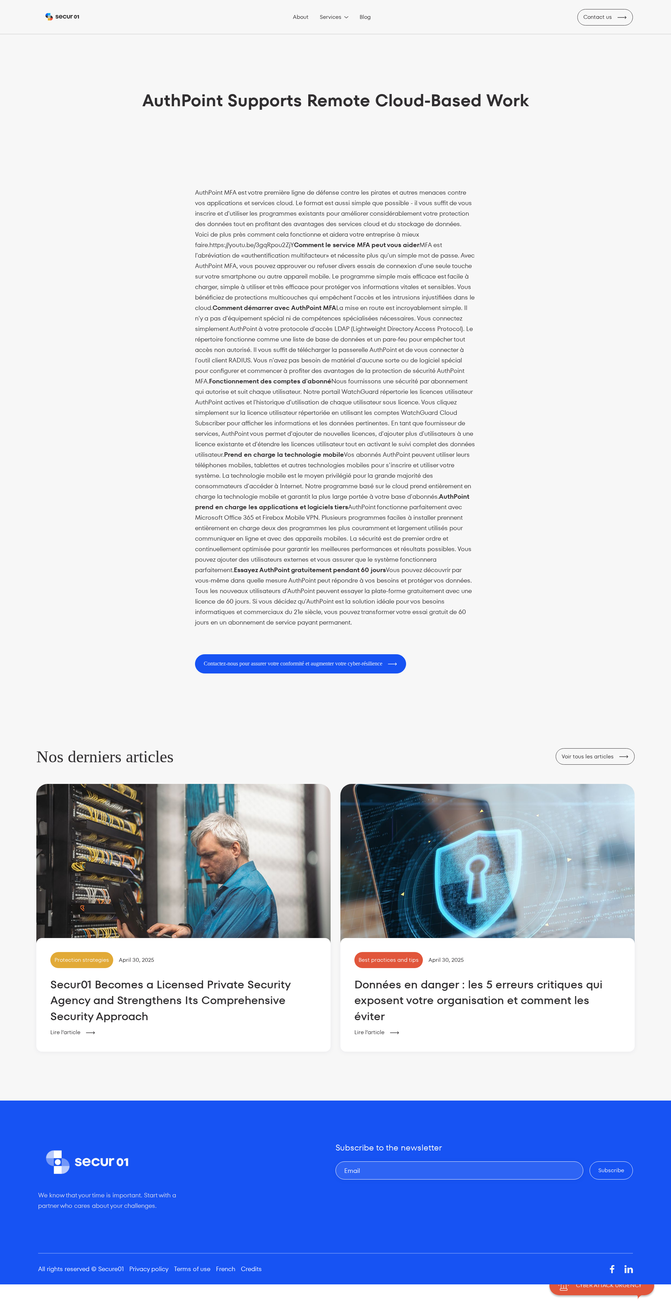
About (301, 17)
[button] (334, 17)
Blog (365, 17)
